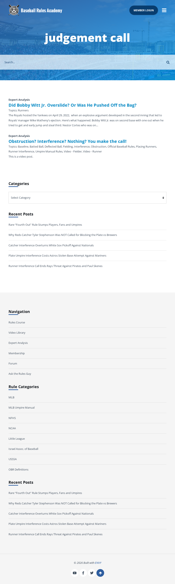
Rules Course (17, 322)
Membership (17, 353)
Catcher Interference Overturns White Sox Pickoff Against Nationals (51, 245)
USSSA (13, 459)
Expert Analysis (18, 343)
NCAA (12, 428)
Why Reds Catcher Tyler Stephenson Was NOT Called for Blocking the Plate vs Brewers (63, 235)
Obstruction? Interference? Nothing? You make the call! (68, 141)
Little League (17, 439)
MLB (11, 397)
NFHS (12, 418)
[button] (164, 10)
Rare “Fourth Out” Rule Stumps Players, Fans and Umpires (45, 225)
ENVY (98, 563)
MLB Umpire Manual (22, 407)
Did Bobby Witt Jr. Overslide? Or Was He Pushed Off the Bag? (73, 105)
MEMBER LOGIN (144, 10)
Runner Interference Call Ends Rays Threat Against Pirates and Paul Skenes (55, 266)
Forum (13, 363)
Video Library (17, 332)
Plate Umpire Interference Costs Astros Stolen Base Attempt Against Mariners (57, 255)
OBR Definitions (18, 469)
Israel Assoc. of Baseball (23, 449)
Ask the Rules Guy (20, 374)
